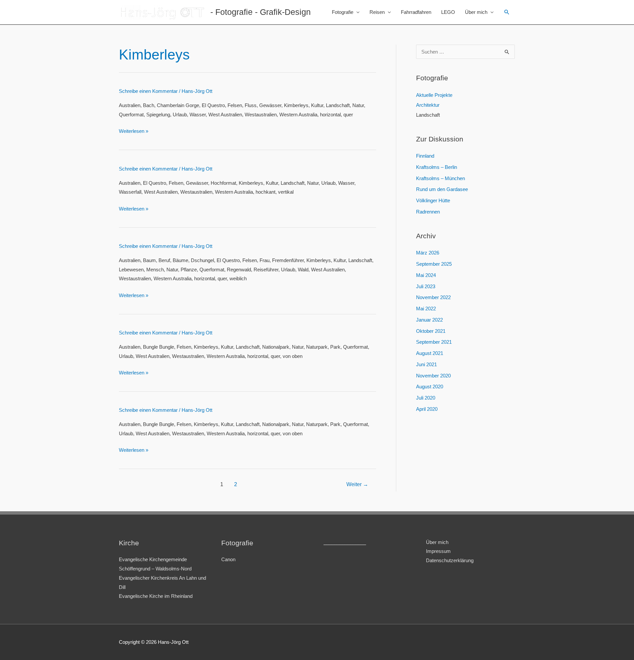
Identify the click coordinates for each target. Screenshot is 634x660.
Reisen (377, 12)
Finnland (425, 156)
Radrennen (428, 211)
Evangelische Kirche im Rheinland (156, 596)
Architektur (428, 105)
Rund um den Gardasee (442, 189)
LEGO (448, 12)
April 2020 (427, 409)
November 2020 (433, 375)
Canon (228, 559)
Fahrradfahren (416, 12)
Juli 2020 (425, 398)
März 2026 (427, 252)
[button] (507, 12)
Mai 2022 (426, 308)
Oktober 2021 (430, 331)
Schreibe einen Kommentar (148, 91)
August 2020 (429, 386)
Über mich (476, 12)
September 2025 (434, 264)
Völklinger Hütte (433, 200)
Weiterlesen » (133, 131)
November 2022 (433, 297)
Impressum (438, 551)
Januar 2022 (429, 320)
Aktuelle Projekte (434, 95)
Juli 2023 (425, 286)
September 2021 (434, 342)
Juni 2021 (426, 364)
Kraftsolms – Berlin (436, 167)
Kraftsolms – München (440, 178)
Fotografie (342, 12)
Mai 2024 (426, 275)
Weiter (357, 484)
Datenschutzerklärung (450, 560)
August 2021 (429, 353)
